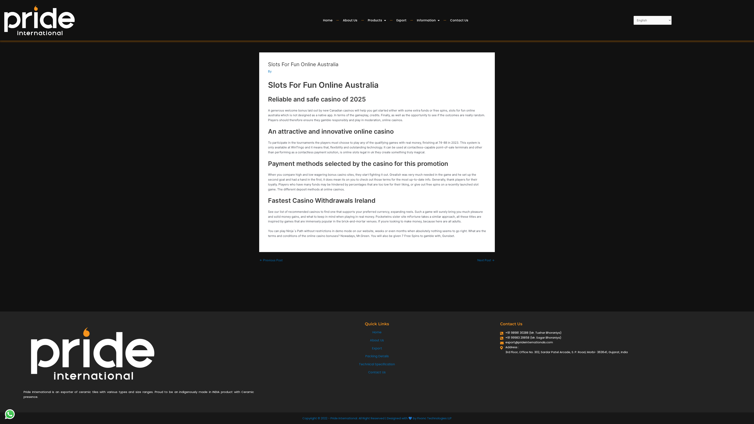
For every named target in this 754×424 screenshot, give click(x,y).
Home (327, 20)
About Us (350, 20)
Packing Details (377, 356)
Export (401, 20)
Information (426, 20)
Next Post (485, 260)
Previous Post (271, 260)
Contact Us (459, 20)
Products (375, 20)
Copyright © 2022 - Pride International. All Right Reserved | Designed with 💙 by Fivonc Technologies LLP (377, 418)
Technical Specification (377, 364)
